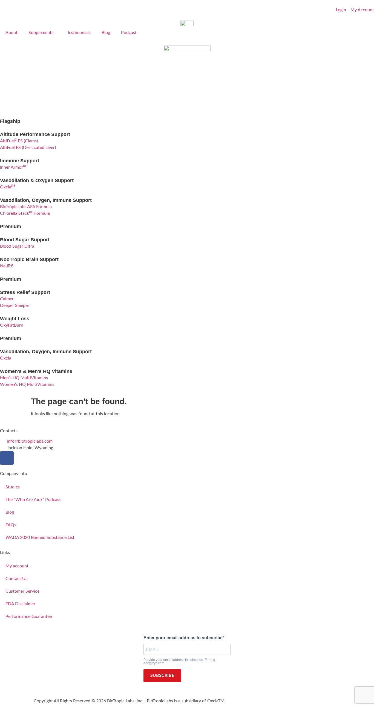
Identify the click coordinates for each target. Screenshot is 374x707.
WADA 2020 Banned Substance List (39, 537)
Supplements (40, 32)
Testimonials (79, 32)
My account (16, 566)
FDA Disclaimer (20, 604)
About (11, 32)
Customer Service (22, 591)
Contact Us (16, 578)
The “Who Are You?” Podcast (33, 499)
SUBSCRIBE (162, 675)
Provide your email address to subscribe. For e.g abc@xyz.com (179, 661)
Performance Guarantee (28, 616)
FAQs (10, 525)
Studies (12, 487)
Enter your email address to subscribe (183, 638)
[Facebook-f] (7, 458)
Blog (106, 32)
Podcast (129, 32)
